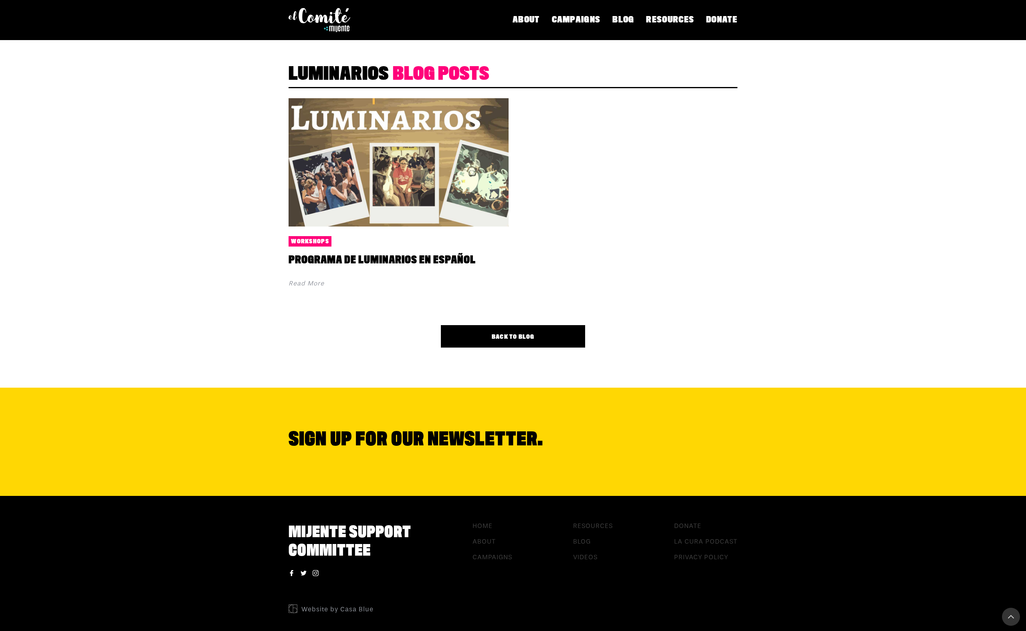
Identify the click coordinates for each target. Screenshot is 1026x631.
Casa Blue (357, 609)
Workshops (310, 241)
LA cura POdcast (705, 541)
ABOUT (526, 19)
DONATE (721, 19)
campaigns (576, 19)
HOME (483, 526)
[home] (322, 20)
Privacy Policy (701, 557)
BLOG (623, 19)
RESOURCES (670, 19)
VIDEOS (585, 557)
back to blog (513, 337)
